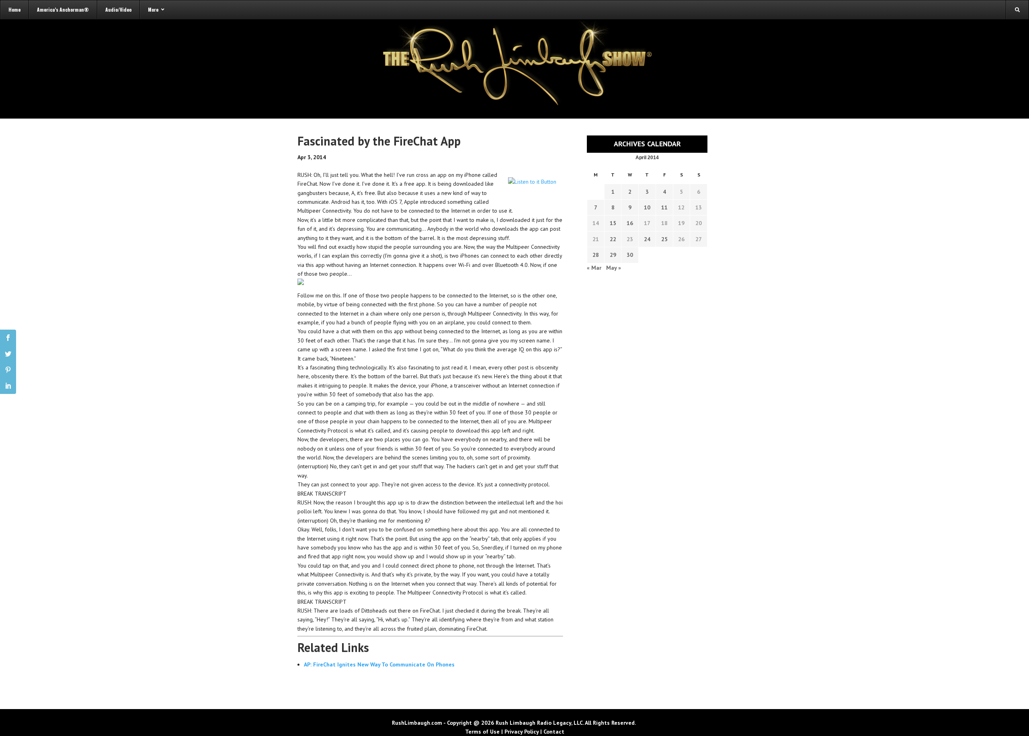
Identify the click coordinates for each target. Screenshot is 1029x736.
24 (647, 239)
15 (613, 223)
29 (613, 254)
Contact (553, 731)
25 (664, 239)
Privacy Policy (521, 731)
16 (630, 223)
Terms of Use (482, 731)
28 (595, 254)
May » (613, 267)
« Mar (594, 267)
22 (613, 239)
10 (647, 207)
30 (630, 254)
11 (664, 207)
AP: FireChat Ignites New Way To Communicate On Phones (379, 664)
